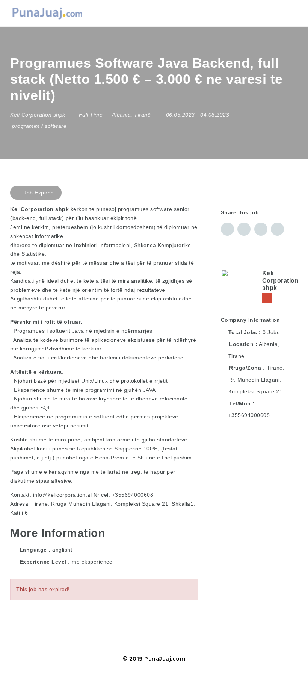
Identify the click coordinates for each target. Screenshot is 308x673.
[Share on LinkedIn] (244, 229)
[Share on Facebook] (227, 229)
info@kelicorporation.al (62, 495)
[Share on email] (260, 229)
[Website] (267, 298)
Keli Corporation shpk (280, 280)
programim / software (39, 126)
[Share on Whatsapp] (277, 229)
